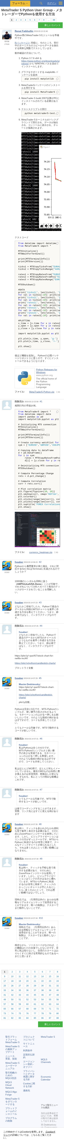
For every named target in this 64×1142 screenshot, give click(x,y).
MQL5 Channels (46, 1061)
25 (5, 986)
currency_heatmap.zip (40, 552)
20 (27, 981)
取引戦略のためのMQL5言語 (11, 1075)
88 (54, 20)
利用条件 (27, 1050)
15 (50, 976)
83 (20, 1018)
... (48, 20)
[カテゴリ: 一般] (6, 20)
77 (35, 1013)
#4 (41, 625)
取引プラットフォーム (12, 1039)
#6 (41, 738)
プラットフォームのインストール (11, 1111)
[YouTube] (43, 1101)
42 (12, 995)
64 (57, 1004)
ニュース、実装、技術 (11, 1057)
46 (42, 995)
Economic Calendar (46, 1078)
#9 (41, 858)
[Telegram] (48, 1095)
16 (57, 976)
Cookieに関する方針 (29, 1085)
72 (57, 1009)
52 (27, 999)
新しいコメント (52, 25)
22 (42, 981)
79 (50, 1013)
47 (50, 995)
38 (42, 990)
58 (12, 1004)
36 (27, 990)
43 (20, 995)
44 (27, 995)
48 (57, 995)
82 (12, 1018)
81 (5, 1018)
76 (27, 1013)
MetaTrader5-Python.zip (41, 392)
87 (50, 1018)
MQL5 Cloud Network (9, 1085)
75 (20, 1013)
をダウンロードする (12, 1101)
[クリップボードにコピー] (57, 79)
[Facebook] (43, 1095)
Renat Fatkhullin (24, 31)
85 (35, 1018)
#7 (41, 789)
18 (12, 981)
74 (12, 1013)
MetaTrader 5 (48, 1036)
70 (42, 1009)
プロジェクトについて (29, 1038)
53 (35, 999)
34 (12, 990)
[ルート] (2, 20)
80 (57, 1013)
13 (35, 976)
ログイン (51, 3)
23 (50, 981)
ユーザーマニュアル (12, 1066)
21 (35, 981)
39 (50, 990)
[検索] (41, 3)
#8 (40, 824)
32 (57, 986)
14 (42, 976)
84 (27, 1018)
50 (12, 999)
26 (12, 986)
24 (57, 981)
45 (35, 995)
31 (50, 986)
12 (27, 976)
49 (5, 999)
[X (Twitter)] (53, 1095)
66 (12, 1009)
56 (57, 999)
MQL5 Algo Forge (11, 1093)
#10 (41, 918)
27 (20, 986)
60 (27, 1004)
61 (35, 1004)
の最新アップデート (12, 1049)
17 (5, 981)
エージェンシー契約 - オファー (29, 1064)
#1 (41, 401)
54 (42, 999)
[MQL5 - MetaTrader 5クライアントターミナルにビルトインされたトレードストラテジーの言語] (5, 3)
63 (50, 1004)
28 (27, 986)
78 (42, 1013)
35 (20, 990)
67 (20, 1009)
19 (20, 981)
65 (5, 1009)
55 (50, 999)
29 (35, 986)
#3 (40, 602)
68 (27, 1009)
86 (42, 1018)
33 (5, 990)
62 (42, 1004)
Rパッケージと (22, 42)
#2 (40, 562)
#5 (40, 678)
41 (5, 995)
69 (35, 1009)
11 (20, 976)
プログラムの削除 (11, 1119)
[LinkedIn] (48, 1101)
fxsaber (19, 562)
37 (35, 990)
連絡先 (26, 1090)
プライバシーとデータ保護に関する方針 (29, 1075)
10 (12, 976)
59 (20, 1004)
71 (50, 1009)
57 (5, 1004)
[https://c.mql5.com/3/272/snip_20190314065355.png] (37, 529)
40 (57, 990)
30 (42, 986)
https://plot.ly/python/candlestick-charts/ (35, 663)
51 (20, 999)
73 (5, 1013)
